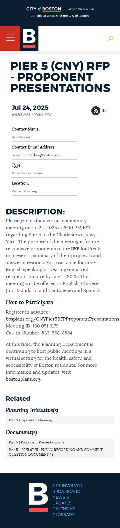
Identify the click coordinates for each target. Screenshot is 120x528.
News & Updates (62, 500)
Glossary (63, 515)
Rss (104, 110)
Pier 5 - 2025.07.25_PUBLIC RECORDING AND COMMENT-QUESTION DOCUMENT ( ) (56, 452)
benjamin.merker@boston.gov (36, 155)
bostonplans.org (23, 379)
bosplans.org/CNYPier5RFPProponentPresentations (62, 319)
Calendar (63, 509)
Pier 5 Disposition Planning (30, 420)
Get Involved (67, 486)
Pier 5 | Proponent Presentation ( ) (36, 442)
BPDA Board (66, 492)
